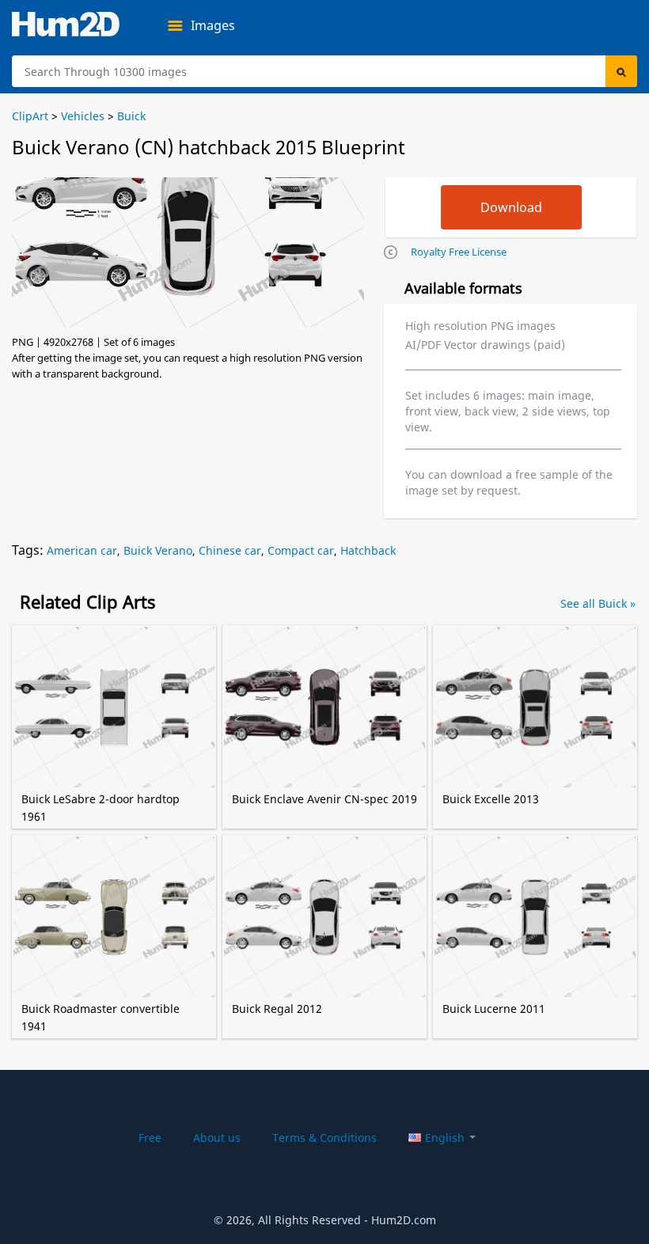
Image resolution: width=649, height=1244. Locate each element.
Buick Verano (157, 550)
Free (150, 1137)
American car (82, 550)
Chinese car (230, 550)
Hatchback (368, 550)
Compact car (301, 550)
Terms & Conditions (324, 1137)
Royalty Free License (459, 252)
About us (217, 1137)
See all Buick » (598, 603)
